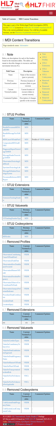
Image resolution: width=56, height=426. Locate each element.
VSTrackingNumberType (12, 218)
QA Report (25, 422)
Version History (36, 422)
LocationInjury (8, 304)
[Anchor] (41, 39)
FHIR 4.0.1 (29, 419)
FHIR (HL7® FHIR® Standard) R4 (36, 28)
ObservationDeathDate (11, 261)
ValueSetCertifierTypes (11, 341)
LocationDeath (8, 301)
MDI (26, 127)
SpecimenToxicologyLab (11, 167)
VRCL (26, 376)
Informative (24, 45)
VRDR (41, 139)
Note (44, 54)
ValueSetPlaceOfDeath (11, 366)
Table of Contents (14, 422)
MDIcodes (6, 237)
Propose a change (24, 424)
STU (11, 28)
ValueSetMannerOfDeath (12, 363)
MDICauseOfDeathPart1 (12, 139)
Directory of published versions (26, 33)
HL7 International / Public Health (24, 416)
